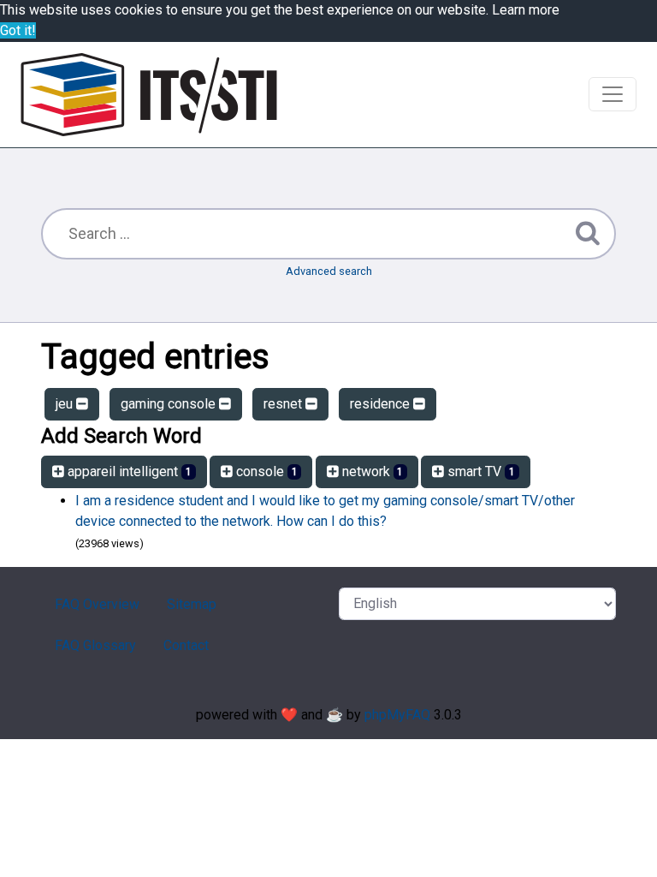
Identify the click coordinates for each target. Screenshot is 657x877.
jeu (66, 404)
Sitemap (191, 604)
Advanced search (329, 271)
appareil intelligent (128, 471)
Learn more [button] (525, 10)
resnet (284, 404)
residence (381, 404)
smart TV (479, 471)
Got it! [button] (18, 30)
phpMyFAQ (397, 715)
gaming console (170, 404)
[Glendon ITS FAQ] (149, 94)
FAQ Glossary (95, 645)
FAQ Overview (97, 604)
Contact (186, 645)
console (265, 471)
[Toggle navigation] (612, 94)
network (371, 471)
